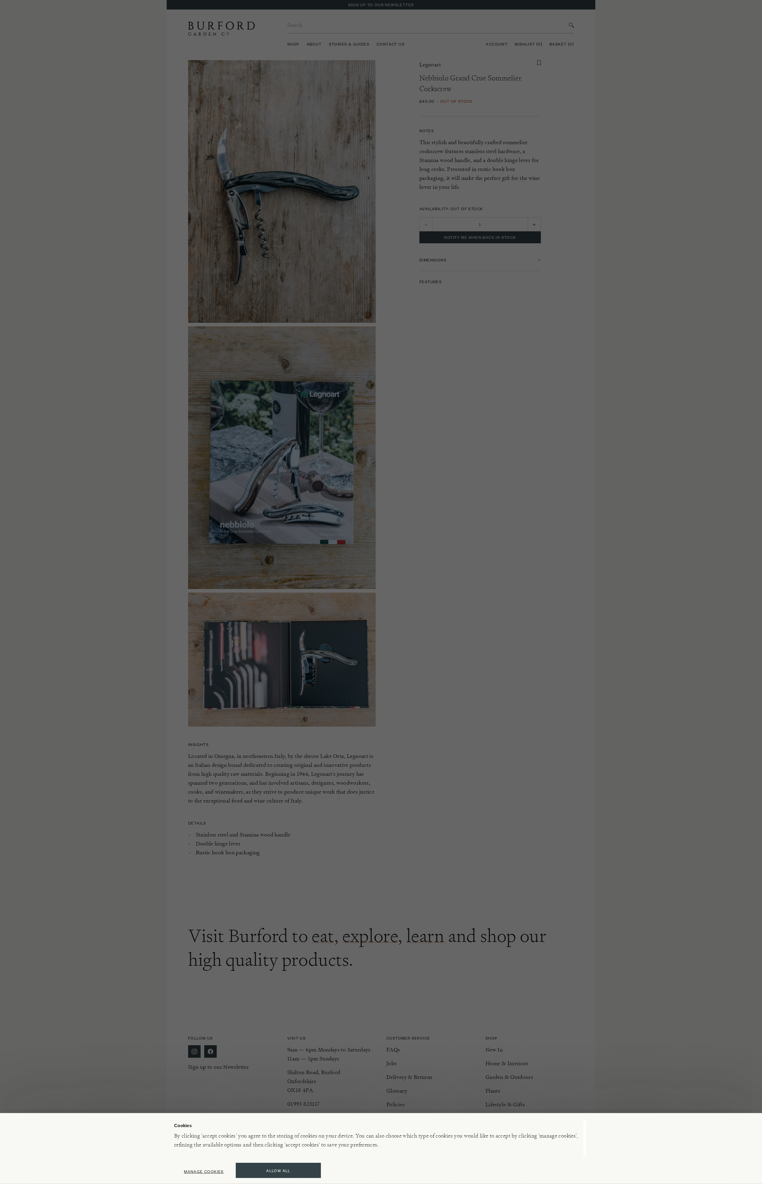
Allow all (278, 1170)
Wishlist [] (528, 44)
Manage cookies (204, 1171)
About (314, 44)
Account (497, 44)
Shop (293, 44)
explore (370, 935)
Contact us (391, 44)
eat (323, 935)
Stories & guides (349, 44)
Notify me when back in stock (480, 237)
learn (425, 935)
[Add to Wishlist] (539, 63)
